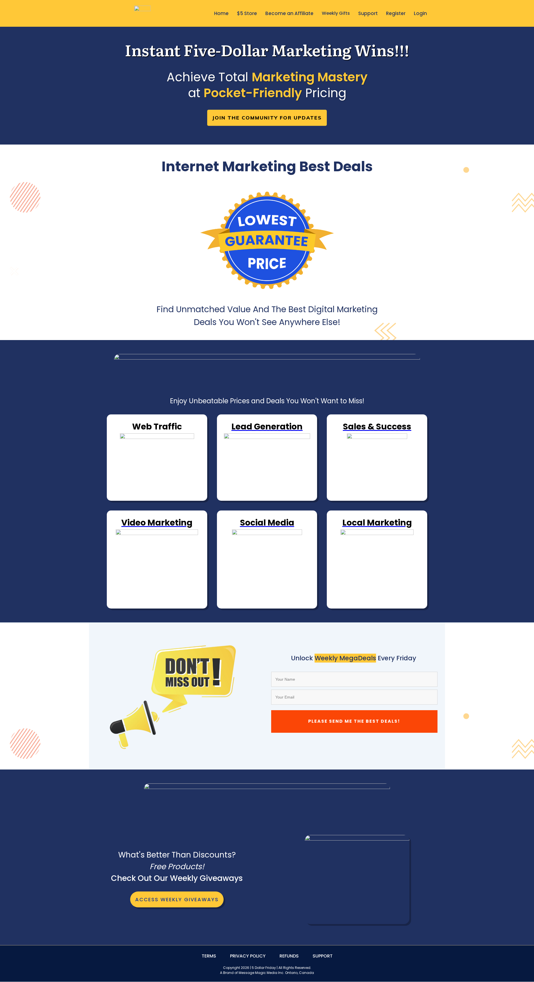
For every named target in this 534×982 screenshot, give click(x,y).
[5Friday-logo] (142, 13)
